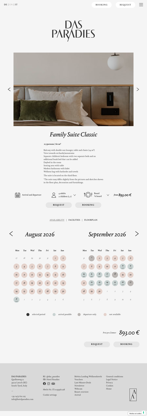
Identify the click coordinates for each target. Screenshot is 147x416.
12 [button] (32, 275)
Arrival (77, 395)
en (11, 5)
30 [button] (63, 291)
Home (109, 389)
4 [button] (24, 266)
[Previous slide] (9, 89)
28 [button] (47, 291)
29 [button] (55, 291)
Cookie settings (50, 395)
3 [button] (16, 266)
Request (125, 5)
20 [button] (40, 283)
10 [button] (16, 275)
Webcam (78, 389)
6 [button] (39, 266)
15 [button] (55, 275)
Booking (102, 5)
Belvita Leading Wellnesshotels (88, 377)
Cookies (109, 386)
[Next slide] (137, 89)
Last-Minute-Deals (82, 383)
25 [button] (24, 291)
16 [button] (63, 275)
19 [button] (32, 283)
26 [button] (32, 291)
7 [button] (47, 266)
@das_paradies (53, 377)
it (16, 5)
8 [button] (55, 266)
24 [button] (16, 291)
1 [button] (55, 258)
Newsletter (79, 386)
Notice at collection (137, 414)
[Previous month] (11, 233)
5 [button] (122, 258)
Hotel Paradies (52, 380)
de (5, 5)
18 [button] (24, 283)
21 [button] (47, 283)
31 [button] (16, 300)
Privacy (109, 383)
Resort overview (81, 392)
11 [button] (24, 275)
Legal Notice (112, 380)
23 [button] (63, 283)
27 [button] (40, 291)
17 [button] (16, 283)
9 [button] (63, 266)
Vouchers (78, 380)
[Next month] (137, 233)
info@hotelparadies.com (22, 399)
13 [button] (39, 275)
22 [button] (55, 283)
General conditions (114, 377)
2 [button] (63, 258)
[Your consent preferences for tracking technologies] (143, 412)
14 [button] (47, 275)
